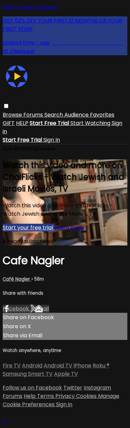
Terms (46, 396)
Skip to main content (30, 7)
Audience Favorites (89, 115)
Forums (33, 115)
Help (30, 396)
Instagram (97, 387)
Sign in (66, 241)
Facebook (16, 308)
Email (42, 308)
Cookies (87, 396)
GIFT (9, 123)
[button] (6, 106)
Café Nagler (17, 279)
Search (54, 115)
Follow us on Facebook (32, 387)
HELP (22, 123)
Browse (13, 115)
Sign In (51, 140)
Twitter (72, 387)
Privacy (65, 396)
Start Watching (91, 123)
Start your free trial (28, 227)
